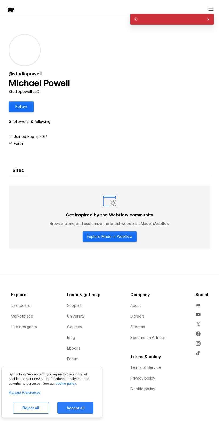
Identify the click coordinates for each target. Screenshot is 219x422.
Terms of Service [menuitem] (145, 367)
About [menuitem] (135, 305)
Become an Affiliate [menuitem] (147, 337)
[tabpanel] (109, 217)
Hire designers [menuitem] (24, 327)
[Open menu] (211, 8)
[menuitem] (198, 305)
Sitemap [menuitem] (137, 327)
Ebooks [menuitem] (73, 348)
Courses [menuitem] (74, 327)
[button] (21, 106)
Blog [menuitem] (71, 337)
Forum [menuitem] (73, 359)
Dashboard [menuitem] (20, 305)
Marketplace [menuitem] (22, 316)
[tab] (18, 170)
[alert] (172, 19)
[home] (10, 10)
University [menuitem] (76, 316)
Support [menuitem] (74, 305)
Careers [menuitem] (137, 316)
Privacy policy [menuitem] (142, 378)
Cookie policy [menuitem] (142, 389)
